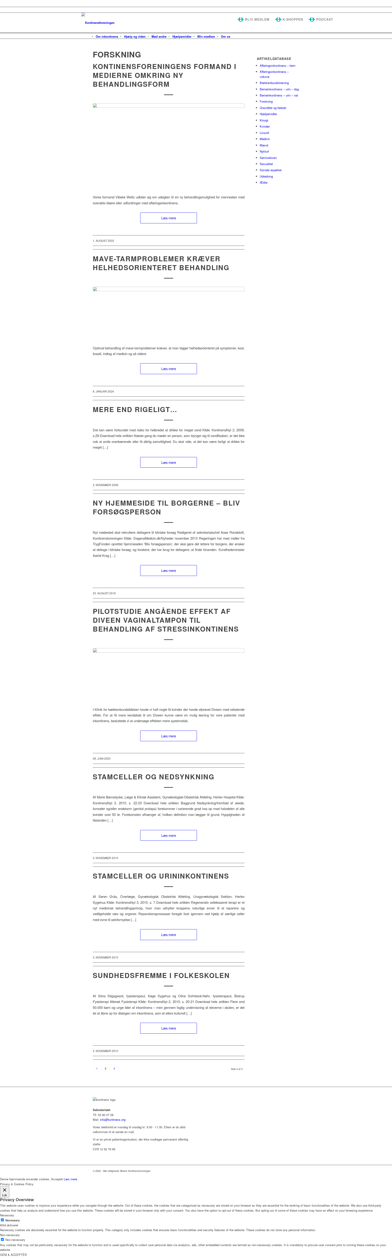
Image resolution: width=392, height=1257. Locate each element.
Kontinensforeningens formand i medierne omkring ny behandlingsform (164, 75)
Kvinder (265, 126)
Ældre (263, 182)
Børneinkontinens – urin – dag (279, 89)
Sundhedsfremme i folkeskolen (161, 975)
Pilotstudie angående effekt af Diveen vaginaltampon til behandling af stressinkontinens (166, 620)
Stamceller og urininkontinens (161, 876)
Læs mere (168, 217)
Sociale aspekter (271, 170)
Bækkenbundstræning (274, 83)
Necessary (12, 1220)
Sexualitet (266, 164)
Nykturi (264, 151)
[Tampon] (169, 674)
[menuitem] (107, 36)
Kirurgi (264, 120)
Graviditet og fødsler (273, 108)
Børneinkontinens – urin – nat (279, 95)
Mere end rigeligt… (135, 409)
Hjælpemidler (268, 114)
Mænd (264, 145)
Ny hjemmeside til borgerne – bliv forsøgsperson (166, 507)
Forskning (266, 101)
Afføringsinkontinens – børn (277, 65)
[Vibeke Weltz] (169, 146)
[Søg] (236, 36)
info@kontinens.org (112, 1119)
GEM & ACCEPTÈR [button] (13, 1254)
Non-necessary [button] (10, 1235)
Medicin (265, 139)
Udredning (266, 176)
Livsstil (264, 133)
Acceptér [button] (57, 1179)
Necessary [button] (7, 1215)
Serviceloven (268, 158)
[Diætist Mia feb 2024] (169, 313)
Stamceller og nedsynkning (153, 776)
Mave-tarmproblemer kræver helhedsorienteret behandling (161, 263)
